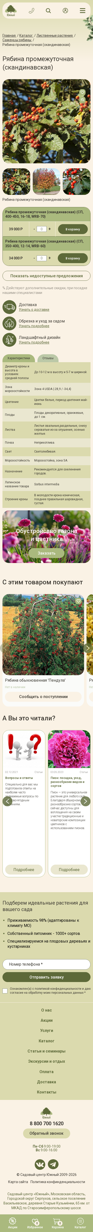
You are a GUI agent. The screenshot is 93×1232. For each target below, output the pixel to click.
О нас (46, 1010)
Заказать (47, 553)
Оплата (46, 1071)
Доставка (46, 1082)
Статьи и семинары (46, 1051)
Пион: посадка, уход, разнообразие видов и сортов (67, 782)
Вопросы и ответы (19, 778)
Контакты (46, 1092)
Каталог (47, 1041)
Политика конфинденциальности (58, 1182)
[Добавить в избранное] (82, 92)
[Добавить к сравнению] (82, 100)
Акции (47, 1020)
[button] (7, 179)
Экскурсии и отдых (46, 1061)
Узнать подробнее (34, 326)
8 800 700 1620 (46, 1123)
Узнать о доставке (34, 310)
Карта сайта (18, 1182)
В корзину (73, 229)
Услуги (46, 1030)
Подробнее (23, 869)
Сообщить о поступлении (43, 696)
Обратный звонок (46, 1133)
